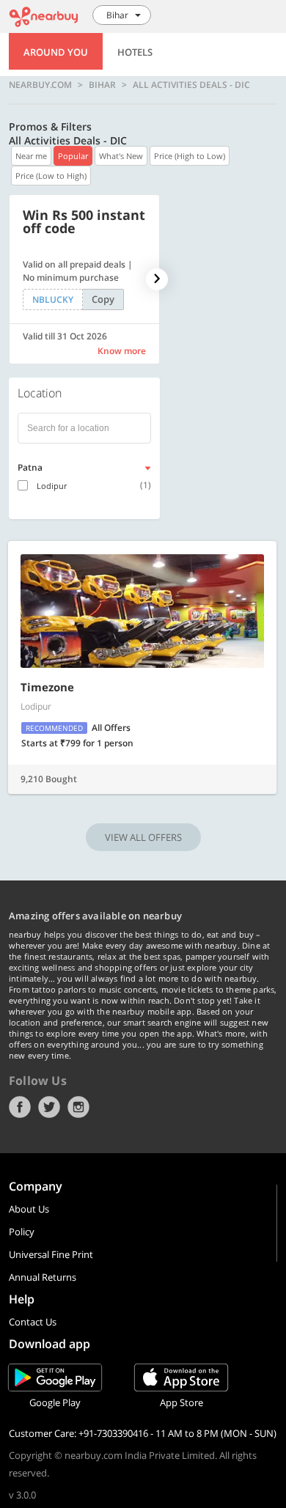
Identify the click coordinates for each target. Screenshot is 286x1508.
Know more (122, 351)
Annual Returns (42, 1277)
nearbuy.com (40, 85)
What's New (121, 155)
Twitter (49, 1107)
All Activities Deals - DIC (191, 85)
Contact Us (32, 1321)
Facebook (20, 1107)
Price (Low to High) (51, 175)
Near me (31, 155)
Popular (73, 155)
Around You (55, 52)
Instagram (78, 1107)
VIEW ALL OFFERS (143, 837)
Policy (21, 1231)
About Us (29, 1208)
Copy (103, 299)
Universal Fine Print (51, 1254)
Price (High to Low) (189, 155)
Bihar (102, 85)
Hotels (135, 52)
